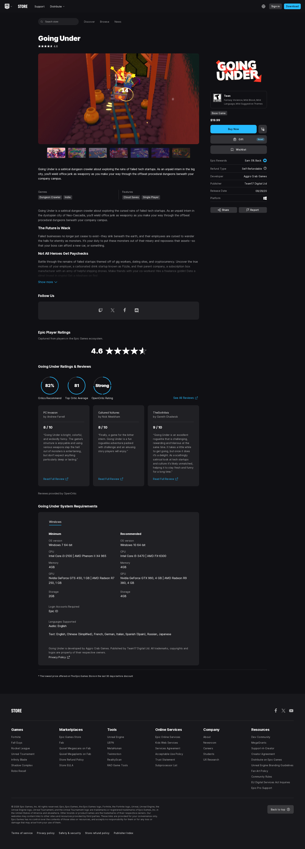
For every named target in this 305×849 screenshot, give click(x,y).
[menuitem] (89, 21)
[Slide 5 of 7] (139, 153)
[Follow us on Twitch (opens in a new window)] (100, 310)
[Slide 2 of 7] (77, 153)
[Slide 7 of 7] (181, 153)
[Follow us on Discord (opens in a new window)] (136, 310)
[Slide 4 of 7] (119, 153)
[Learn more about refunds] (265, 168)
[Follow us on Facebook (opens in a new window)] (124, 310)
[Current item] (56, 153)
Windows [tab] (55, 522)
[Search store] (42, 21)
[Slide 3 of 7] (98, 153)
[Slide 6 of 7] (160, 153)
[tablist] (119, 521)
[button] (118, 282)
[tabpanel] (119, 561)
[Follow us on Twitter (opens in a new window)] (112, 310)
